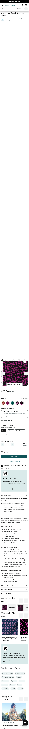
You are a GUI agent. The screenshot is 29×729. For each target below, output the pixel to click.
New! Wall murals (14, 1)
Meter (11, 431)
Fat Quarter (20, 431)
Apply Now (6, 661)
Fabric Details (6, 420)
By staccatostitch (5, 640)
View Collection (7, 489)
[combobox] (20, 8)
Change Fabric (7, 416)
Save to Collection (14, 461)
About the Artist (14, 593)
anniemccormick (15, 19)
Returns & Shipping (14, 589)
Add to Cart (14, 456)
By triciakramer (23, 640)
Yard (3, 431)
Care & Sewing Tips (14, 585)
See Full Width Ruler (14, 385)
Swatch (4, 435)
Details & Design (14, 495)
